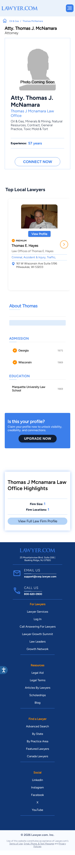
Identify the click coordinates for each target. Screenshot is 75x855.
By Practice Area (37, 741)
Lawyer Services (37, 611)
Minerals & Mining (37, 121)
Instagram (37, 787)
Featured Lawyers (37, 748)
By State (37, 734)
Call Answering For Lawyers (38, 626)
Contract (33, 125)
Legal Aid (37, 672)
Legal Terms (37, 680)
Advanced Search (37, 726)
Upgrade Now (37, 438)
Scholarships (37, 695)
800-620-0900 (33, 594)
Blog (37, 702)
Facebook (37, 795)
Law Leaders (37, 641)
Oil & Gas (17, 121)
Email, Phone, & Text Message (39, 843)
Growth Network (37, 649)
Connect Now (37, 161)
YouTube (37, 810)
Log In (38, 619)
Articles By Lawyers (37, 687)
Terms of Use (16, 843)
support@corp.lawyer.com (40, 576)
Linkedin (37, 780)
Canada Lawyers (37, 756)
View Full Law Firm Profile (37, 521)
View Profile (39, 234)
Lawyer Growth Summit (37, 634)
